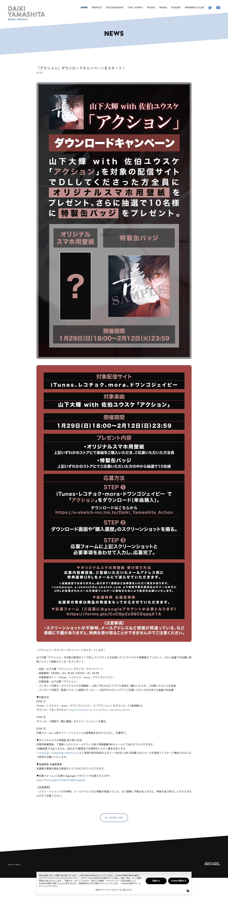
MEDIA (163, 7)
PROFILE (97, 7)
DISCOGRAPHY (114, 7)
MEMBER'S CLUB (194, 7)
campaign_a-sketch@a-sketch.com (58, 752)
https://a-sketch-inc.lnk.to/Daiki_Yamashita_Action (99, 709)
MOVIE (151, 7)
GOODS (176, 7)
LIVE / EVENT (135, 7)
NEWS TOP (116, 817)
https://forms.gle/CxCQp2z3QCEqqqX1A (60, 780)
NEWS (84, 7)
